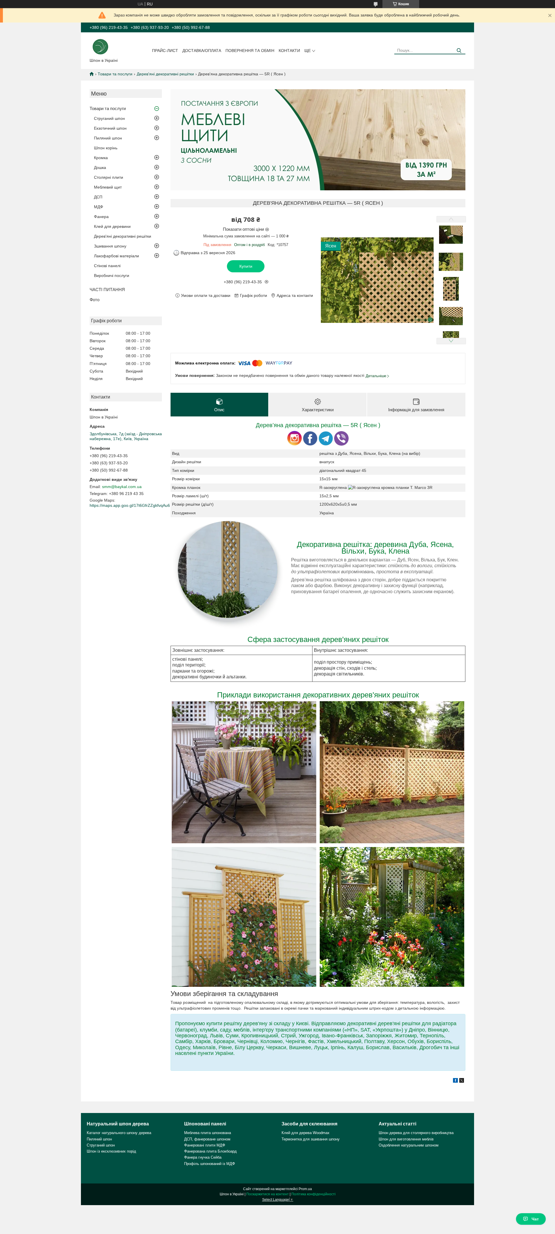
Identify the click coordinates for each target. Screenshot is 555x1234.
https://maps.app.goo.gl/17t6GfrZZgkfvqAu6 (130, 505)
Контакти (289, 50)
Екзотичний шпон (110, 128)
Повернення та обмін (249, 50)
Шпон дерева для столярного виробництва (416, 1133)
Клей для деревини (112, 226)
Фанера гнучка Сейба (202, 1157)
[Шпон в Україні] (100, 46)
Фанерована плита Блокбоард (210, 1151)
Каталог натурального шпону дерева (119, 1133)
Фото (94, 299)
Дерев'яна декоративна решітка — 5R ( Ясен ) (318, 425)
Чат (535, 1219)
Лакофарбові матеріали (116, 256)
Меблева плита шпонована (207, 1133)
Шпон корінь (105, 148)
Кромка (101, 157)
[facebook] (455, 1081)
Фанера (101, 216)
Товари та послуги (115, 74)
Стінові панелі (107, 265)
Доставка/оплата (201, 50)
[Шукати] (458, 50)
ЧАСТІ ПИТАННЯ (107, 289)
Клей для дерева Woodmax (306, 1133)
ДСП (98, 197)
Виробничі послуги (111, 275)
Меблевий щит (108, 187)
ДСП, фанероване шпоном (207, 1139)
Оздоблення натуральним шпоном (409, 1145)
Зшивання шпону (110, 246)
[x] (461, 1081)
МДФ (98, 206)
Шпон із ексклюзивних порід (111, 1151)
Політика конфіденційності (313, 1194)
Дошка (100, 167)
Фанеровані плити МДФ (204, 1145)
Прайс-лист (165, 50)
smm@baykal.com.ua (122, 486)
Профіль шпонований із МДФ (209, 1164)
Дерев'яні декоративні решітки (165, 74)
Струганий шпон (109, 118)
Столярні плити (108, 177)
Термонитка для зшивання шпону (311, 1139)
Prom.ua (305, 1189)
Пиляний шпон (108, 138)
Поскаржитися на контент (267, 1194)
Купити (245, 266)
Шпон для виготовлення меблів (406, 1139)
